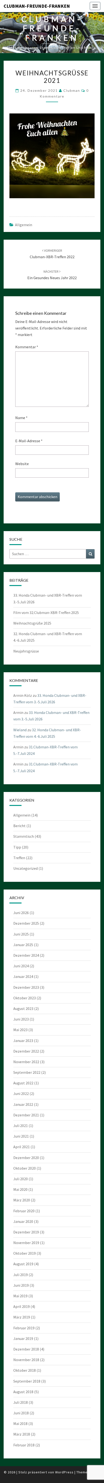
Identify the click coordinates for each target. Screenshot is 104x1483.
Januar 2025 (23, 944)
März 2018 (21, 1434)
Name (21, 417)
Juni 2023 (21, 1019)
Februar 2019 (24, 1327)
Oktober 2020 (24, 1168)
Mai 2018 (20, 1423)
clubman (71, 90)
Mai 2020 (20, 1189)
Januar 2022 (23, 1104)
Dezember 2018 (26, 1349)
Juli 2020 (20, 1178)
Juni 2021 (21, 1136)
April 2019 (21, 1306)
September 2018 (26, 1381)
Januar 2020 (23, 1221)
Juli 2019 (20, 1274)
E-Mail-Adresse (29, 440)
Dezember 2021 (26, 1115)
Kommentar (26, 346)
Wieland (20, 729)
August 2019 (23, 1263)
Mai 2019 (20, 1295)
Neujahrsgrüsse (26, 651)
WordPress (64, 1472)
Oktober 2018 (24, 1370)
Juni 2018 (21, 1412)
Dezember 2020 (26, 1157)
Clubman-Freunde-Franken (37, 6)
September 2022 (26, 1072)
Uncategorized (25, 868)
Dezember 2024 (26, 955)
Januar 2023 (23, 1040)
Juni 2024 (21, 965)
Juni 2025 (21, 934)
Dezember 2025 (26, 923)
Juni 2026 (21, 912)
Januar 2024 (23, 976)
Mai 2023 (20, 1029)
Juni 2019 (21, 1285)
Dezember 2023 (26, 987)
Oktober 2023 (24, 997)
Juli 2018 (20, 1402)
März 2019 (21, 1317)
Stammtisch (23, 836)
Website (22, 463)
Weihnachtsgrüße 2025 (32, 623)
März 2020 (21, 1200)
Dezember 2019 (26, 1232)
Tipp (17, 847)
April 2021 (21, 1146)
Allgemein (23, 224)
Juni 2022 (21, 1093)
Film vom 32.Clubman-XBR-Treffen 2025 (46, 612)
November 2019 (26, 1242)
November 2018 (26, 1359)
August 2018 (23, 1391)
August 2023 (23, 1008)
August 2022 (23, 1083)
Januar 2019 (23, 1338)
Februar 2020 (24, 1210)
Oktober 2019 (24, 1253)
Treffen (19, 857)
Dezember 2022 (26, 1051)
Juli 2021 (20, 1125)
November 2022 (26, 1061)
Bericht (19, 825)
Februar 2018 (24, 1445)
